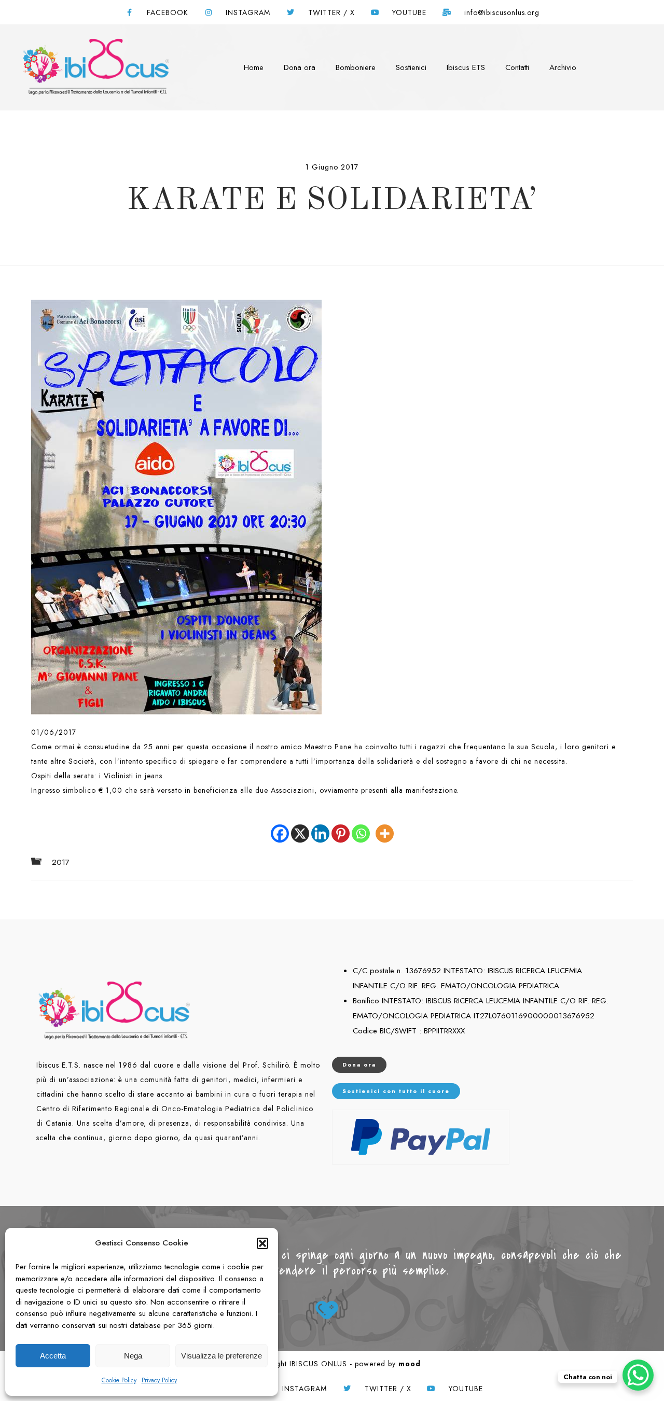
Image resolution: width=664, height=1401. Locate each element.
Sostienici (411, 67)
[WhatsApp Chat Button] (638, 1375)
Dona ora (299, 67)
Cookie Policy (119, 1380)
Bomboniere (356, 67)
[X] (300, 826)
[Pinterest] (340, 826)
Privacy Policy (159, 1380)
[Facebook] (280, 826)
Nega (133, 1355)
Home (254, 67)
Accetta (53, 1355)
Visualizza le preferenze (221, 1355)
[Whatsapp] (361, 826)
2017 (61, 862)
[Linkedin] (320, 826)
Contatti (517, 67)
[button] (262, 1243)
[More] (385, 826)
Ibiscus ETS (466, 67)
